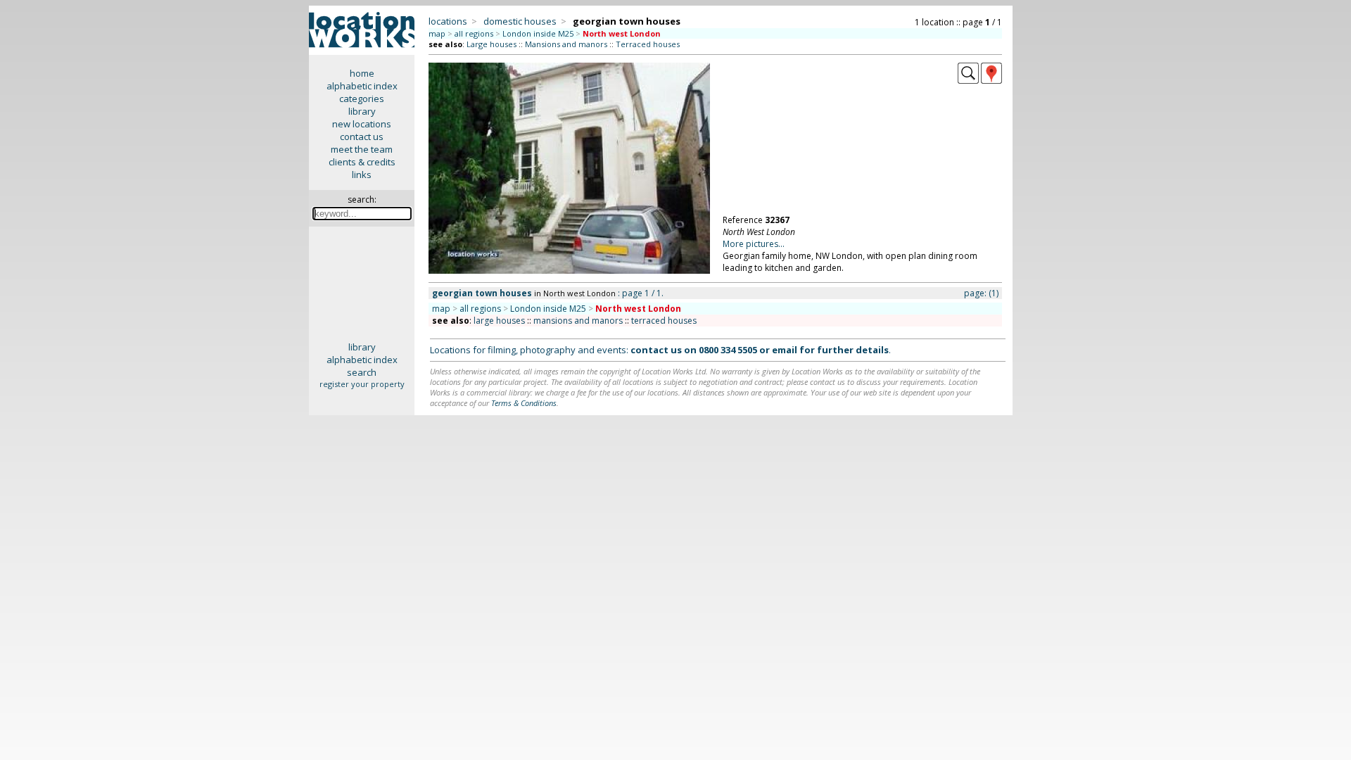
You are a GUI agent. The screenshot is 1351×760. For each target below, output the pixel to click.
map (437, 33)
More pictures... (754, 244)
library (362, 111)
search (361, 372)
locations (448, 21)
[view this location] (968, 80)
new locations (361, 124)
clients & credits (362, 162)
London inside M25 (537, 33)
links (362, 174)
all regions (474, 33)
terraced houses (664, 321)
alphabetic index (362, 86)
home (362, 73)
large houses (499, 321)
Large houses (491, 44)
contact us (361, 136)
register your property (362, 384)
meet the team (362, 149)
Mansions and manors (566, 44)
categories (361, 98)
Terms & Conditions (524, 403)
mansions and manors (578, 321)
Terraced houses (648, 44)
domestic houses (520, 21)
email (784, 349)
